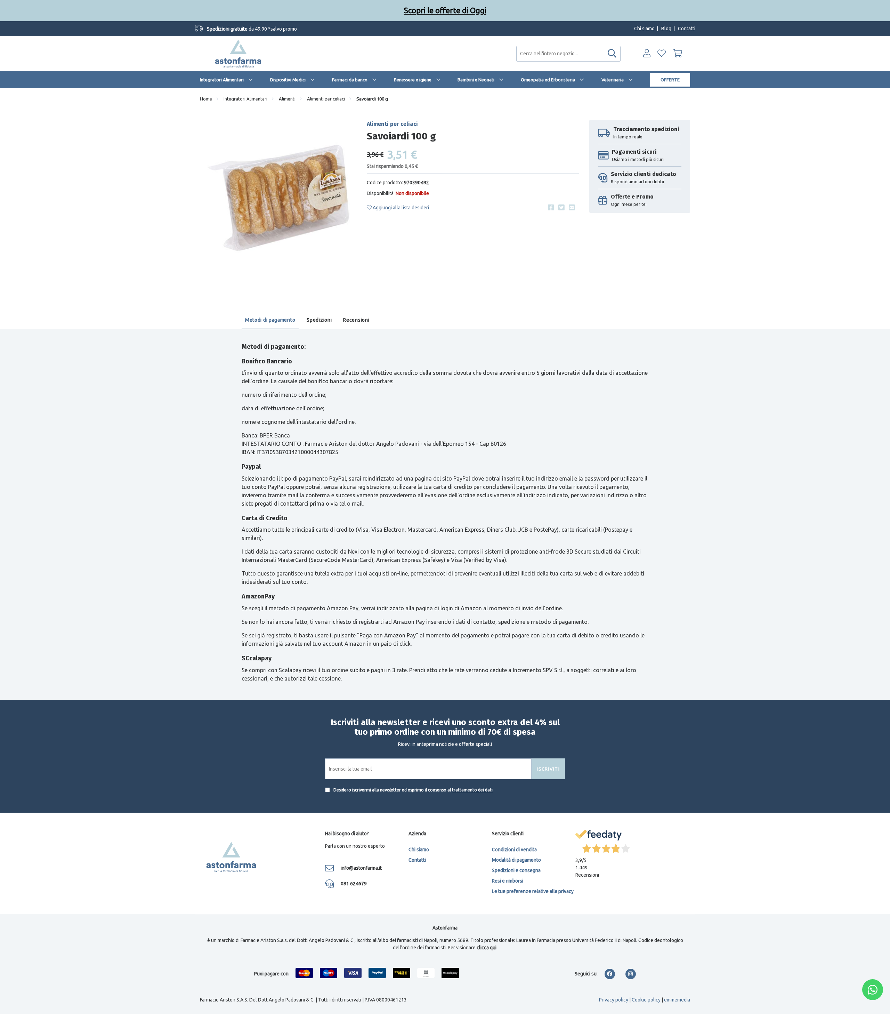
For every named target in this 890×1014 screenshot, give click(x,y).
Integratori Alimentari (222, 79)
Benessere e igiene (412, 79)
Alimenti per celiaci (326, 98)
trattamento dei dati (472, 790)
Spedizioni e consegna (516, 870)
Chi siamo (644, 28)
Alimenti (287, 98)
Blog (666, 28)
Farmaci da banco (349, 79)
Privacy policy (613, 1000)
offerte (670, 79)
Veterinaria (612, 79)
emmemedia (677, 1000)
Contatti (686, 28)
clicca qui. (487, 947)
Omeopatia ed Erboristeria (548, 79)
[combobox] (568, 54)
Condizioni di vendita (514, 849)
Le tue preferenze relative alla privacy (533, 891)
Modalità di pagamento (516, 860)
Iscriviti (548, 768)
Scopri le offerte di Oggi (445, 10)
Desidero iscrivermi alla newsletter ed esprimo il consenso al (412, 790)
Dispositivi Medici (288, 79)
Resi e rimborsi (507, 881)
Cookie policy (646, 1000)
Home (206, 98)
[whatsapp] (872, 989)
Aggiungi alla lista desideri (400, 207)
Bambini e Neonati (476, 79)
